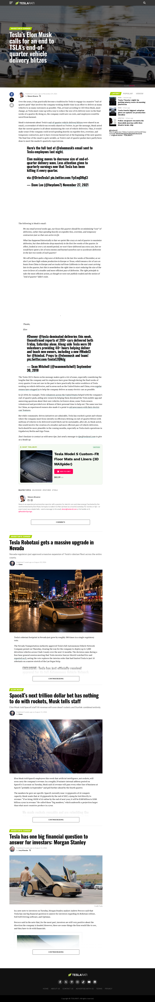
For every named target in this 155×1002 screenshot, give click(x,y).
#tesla (118, 134)
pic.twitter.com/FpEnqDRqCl (69, 177)
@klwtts (131, 85)
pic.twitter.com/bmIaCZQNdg (46, 359)
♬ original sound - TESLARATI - (121, 135)
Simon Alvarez (33, 96)
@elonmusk (64, 147)
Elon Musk (37, 490)
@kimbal (38, 355)
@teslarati (113, 130)
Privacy (108, 989)
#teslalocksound (135, 134)
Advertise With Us (85, 989)
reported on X (20, 658)
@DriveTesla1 (41, 177)
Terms (99, 989)
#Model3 (85, 351)
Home (45, 989)
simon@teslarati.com (69, 509)
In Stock (96, 447)
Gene (20, 564)
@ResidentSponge (25, 511)
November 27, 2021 (76, 184)
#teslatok (125, 134)
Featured (47, 490)
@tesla (44, 336)
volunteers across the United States (62, 394)
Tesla (55, 490)
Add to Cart (65, 471)
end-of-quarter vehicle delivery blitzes (65, 122)
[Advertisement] (60, 206)
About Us (55, 989)
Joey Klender (23, 850)
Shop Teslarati (29, 447)
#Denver (32, 336)
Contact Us (68, 989)
